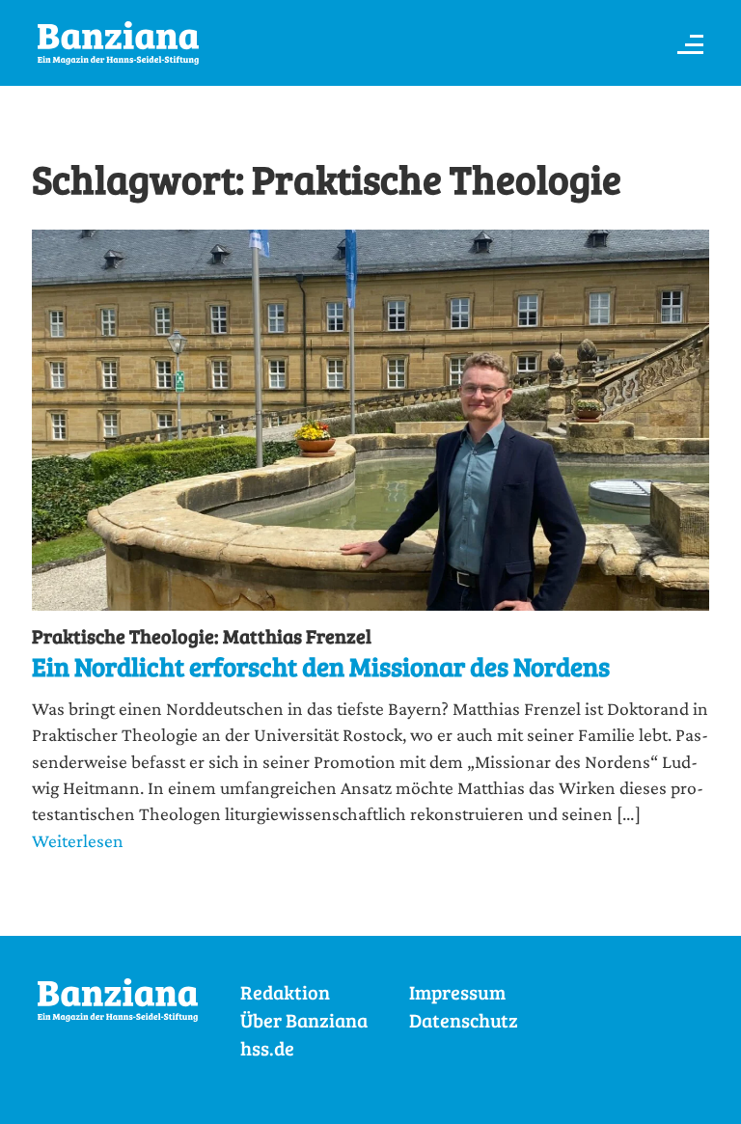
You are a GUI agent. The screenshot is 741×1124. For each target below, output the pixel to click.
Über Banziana (304, 1020)
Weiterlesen (78, 840)
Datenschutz (463, 1020)
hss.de (267, 1048)
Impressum (457, 992)
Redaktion (285, 992)
